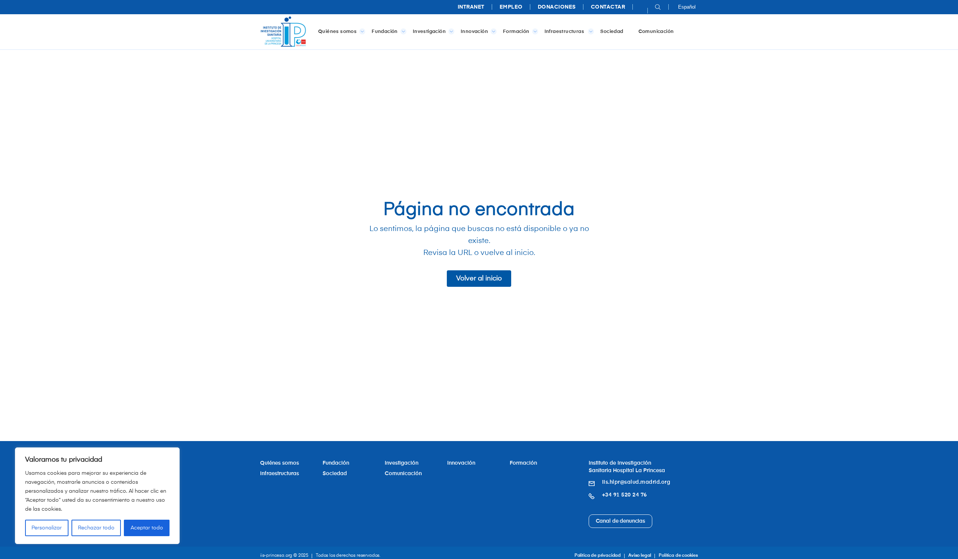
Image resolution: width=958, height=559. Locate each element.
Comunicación (656, 31)
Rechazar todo (96, 528)
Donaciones (557, 7)
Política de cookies (678, 555)
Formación (516, 31)
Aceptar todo (147, 528)
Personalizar (46, 528)
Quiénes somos (337, 31)
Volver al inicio (479, 278)
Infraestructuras (565, 31)
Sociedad (611, 31)
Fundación (385, 31)
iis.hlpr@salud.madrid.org (636, 482)
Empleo (511, 7)
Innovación (474, 31)
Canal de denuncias (620, 521)
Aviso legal (639, 555)
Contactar (608, 7)
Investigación (429, 31)
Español (687, 7)
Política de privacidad (597, 555)
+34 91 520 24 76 (624, 495)
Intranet (471, 7)
